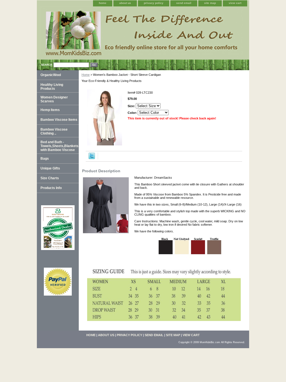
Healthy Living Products (51, 87)
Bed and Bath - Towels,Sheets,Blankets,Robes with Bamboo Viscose (59, 146)
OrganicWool (50, 75)
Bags (44, 159)
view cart (235, 2)
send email (183, 2)
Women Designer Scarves (54, 99)
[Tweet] (92, 158)
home (102, 2)
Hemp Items (50, 110)
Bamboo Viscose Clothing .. (54, 131)
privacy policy (153, 2)
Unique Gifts (50, 168)
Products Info (51, 188)
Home (86, 74)
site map (210, 2)
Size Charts (49, 178)
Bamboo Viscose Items (58, 120)
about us (125, 2)
